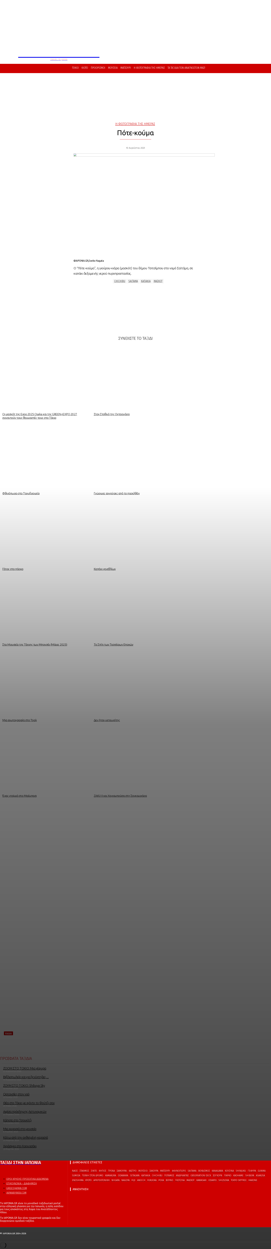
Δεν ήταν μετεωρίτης (107, 720)
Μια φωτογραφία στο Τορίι (19, 720)
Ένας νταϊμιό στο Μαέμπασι (19, 795)
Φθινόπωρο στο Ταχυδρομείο (21, 493)
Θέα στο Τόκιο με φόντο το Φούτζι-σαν (29, 1103)
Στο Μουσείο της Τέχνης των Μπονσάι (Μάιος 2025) (34, 644)
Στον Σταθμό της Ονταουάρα (112, 414)
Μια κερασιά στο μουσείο (19, 1129)
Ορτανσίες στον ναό (16, 1094)
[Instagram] (7, 1169)
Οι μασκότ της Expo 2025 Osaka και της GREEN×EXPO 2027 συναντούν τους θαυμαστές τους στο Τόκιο (39, 415)
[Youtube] (12, 1169)
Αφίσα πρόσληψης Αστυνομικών (24, 1111)
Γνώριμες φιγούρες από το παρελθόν (117, 493)
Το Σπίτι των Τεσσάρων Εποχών (113, 644)
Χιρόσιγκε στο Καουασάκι (20, 1146)
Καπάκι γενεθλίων (105, 569)
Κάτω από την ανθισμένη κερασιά (25, 1137)
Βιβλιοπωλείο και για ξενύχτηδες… (26, 1077)
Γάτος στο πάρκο (12, 569)
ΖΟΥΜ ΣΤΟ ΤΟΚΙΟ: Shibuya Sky (24, 1085)
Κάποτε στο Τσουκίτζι (17, 1120)
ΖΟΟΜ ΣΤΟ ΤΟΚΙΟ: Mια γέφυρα (24, 1068)
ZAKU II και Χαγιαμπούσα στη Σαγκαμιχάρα (120, 795)
